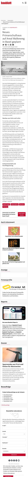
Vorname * (4, 437)
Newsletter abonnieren (14, 464)
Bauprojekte (10, 20)
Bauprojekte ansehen (22, 214)
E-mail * (4, 425)
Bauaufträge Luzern (8, 398)
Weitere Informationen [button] (9, 473)
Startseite (3, 20)
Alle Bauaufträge (5, 405)
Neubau (22, 204)
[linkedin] (16, 460)
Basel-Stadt (6, 204)
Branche (4, 448)
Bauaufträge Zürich (8, 401)
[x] (9, 460)
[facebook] (12, 460)
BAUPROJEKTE (13, 27)
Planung (5, 207)
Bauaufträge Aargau (8, 395)
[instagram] (14, 460)
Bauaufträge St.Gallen (8, 399)
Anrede (4, 431)
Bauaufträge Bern (7, 396)
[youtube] (19, 460)
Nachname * (5, 442)
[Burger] (25, 3)
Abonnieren (14, 454)
